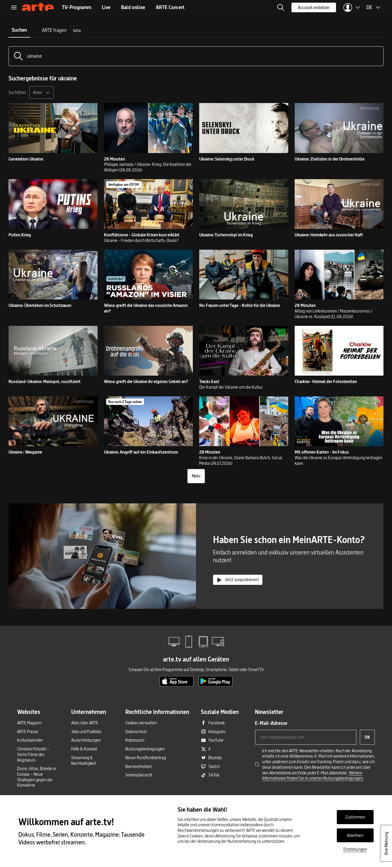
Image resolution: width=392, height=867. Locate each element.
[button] (280, 7)
